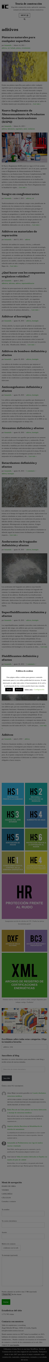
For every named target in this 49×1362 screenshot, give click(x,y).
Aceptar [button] (9, 689)
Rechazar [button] (19, 689)
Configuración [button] (39, 689)
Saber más (29, 689)
